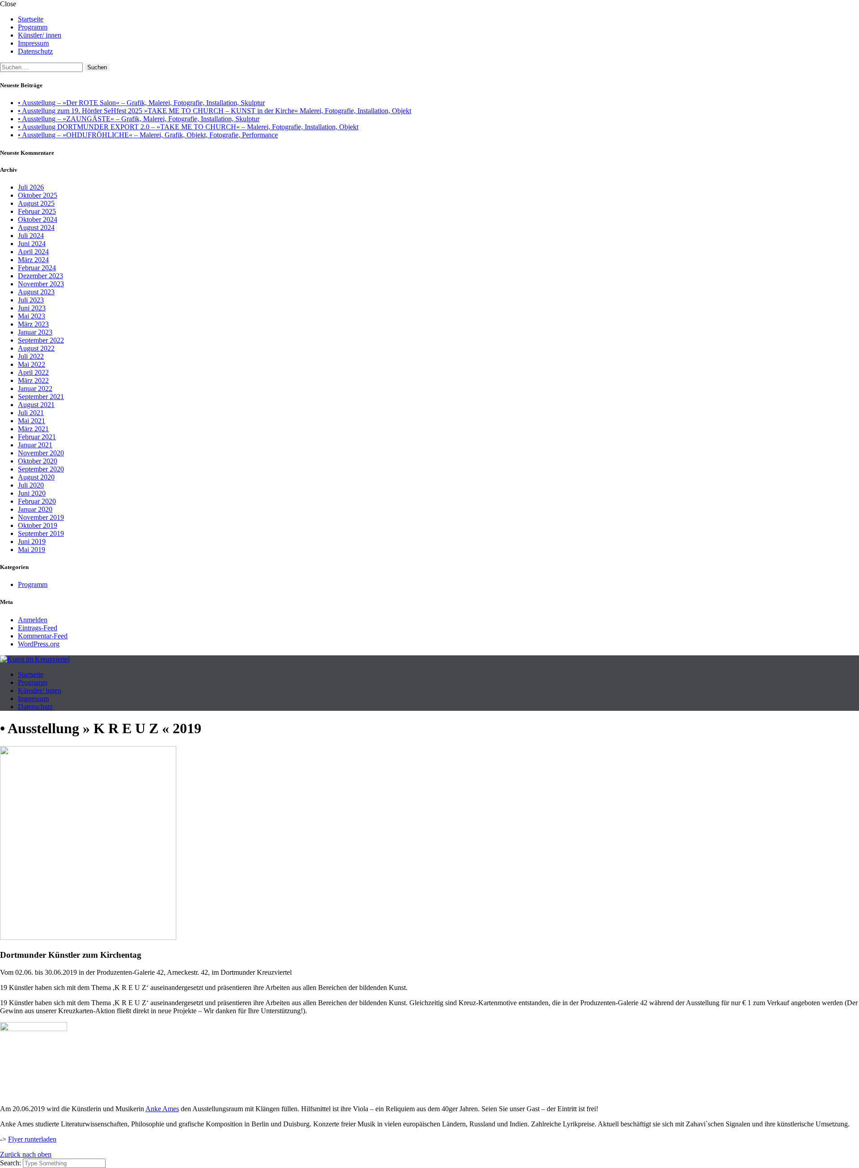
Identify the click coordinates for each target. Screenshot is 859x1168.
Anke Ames (162, 1109)
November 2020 (41, 453)
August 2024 (36, 227)
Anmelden (32, 620)
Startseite (30, 19)
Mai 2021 (31, 421)
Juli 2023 (31, 300)
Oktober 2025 (37, 195)
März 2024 (33, 259)
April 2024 (33, 251)
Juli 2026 (31, 187)
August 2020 (36, 477)
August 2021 (36, 404)
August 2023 (36, 292)
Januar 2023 (35, 332)
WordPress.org (39, 644)
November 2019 (41, 517)
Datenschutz (35, 51)
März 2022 (33, 380)
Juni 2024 (32, 243)
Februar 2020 (37, 501)
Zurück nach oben (25, 1154)
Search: (11, 1163)
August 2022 (36, 348)
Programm (32, 27)
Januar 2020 (35, 509)
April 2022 (33, 372)
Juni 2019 (32, 541)
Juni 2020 (32, 493)
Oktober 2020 (37, 461)
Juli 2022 (31, 356)
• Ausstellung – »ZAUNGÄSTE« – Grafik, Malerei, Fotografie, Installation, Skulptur (138, 119)
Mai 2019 (31, 549)
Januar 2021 (35, 445)
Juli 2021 (31, 412)
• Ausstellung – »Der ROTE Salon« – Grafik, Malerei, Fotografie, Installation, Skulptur (141, 102)
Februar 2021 (37, 437)
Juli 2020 (31, 485)
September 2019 (41, 533)
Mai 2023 (31, 316)
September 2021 (41, 396)
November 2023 (41, 284)
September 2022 (41, 340)
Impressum (33, 43)
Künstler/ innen (39, 35)
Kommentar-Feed (43, 636)
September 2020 (41, 469)
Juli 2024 (31, 235)
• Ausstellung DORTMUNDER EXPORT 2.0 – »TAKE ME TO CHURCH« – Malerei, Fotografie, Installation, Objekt (188, 127)
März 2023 (33, 324)
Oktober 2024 (37, 219)
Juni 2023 (32, 308)
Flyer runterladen (32, 1139)
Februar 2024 (37, 268)
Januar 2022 (35, 388)
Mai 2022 (31, 364)
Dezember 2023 (40, 276)
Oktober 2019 (37, 525)
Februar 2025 (37, 211)
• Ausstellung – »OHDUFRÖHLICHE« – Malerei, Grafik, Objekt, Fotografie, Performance (148, 135)
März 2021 (33, 429)
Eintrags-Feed (37, 628)
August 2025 (36, 203)
